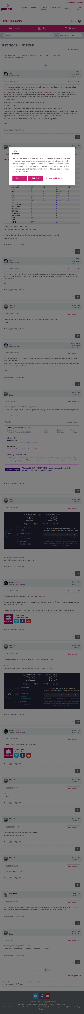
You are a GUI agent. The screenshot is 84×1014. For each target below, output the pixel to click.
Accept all (20, 178)
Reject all (35, 178)
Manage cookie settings (55, 178)
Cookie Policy (24, 171)
